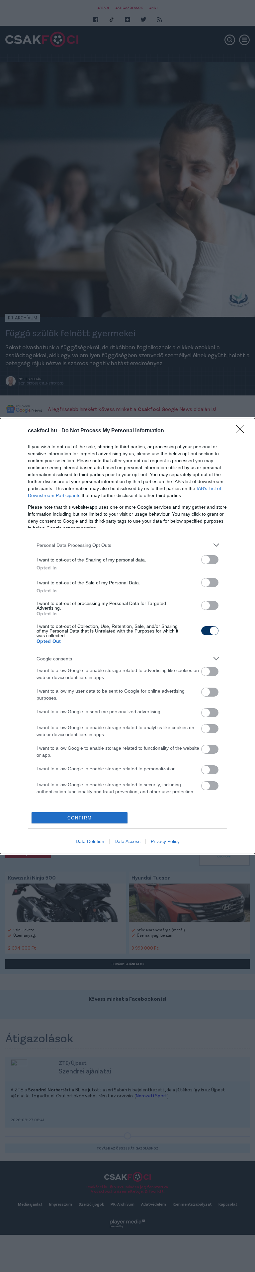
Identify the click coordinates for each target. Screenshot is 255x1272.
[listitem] (127, 545)
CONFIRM (79, 817)
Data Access (127, 841)
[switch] (209, 559)
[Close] (242, 431)
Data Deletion (90, 841)
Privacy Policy (165, 841)
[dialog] (127, 636)
